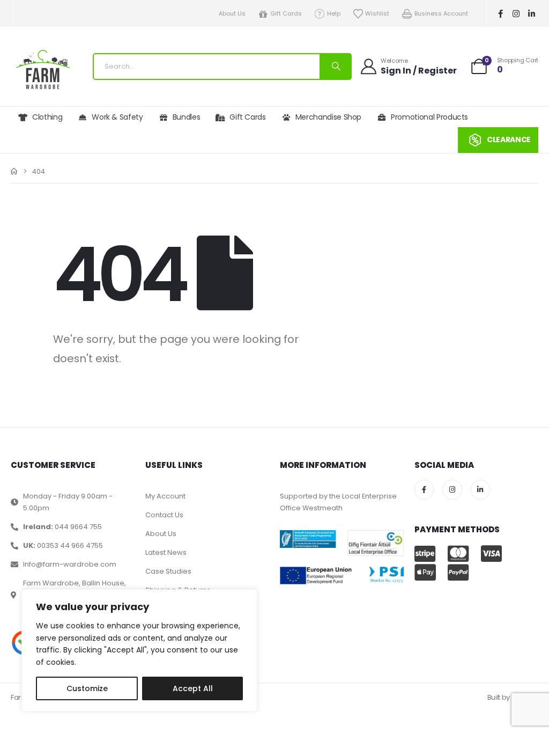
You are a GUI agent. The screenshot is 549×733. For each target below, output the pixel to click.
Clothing (47, 117)
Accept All (193, 688)
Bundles (187, 117)
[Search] (335, 66)
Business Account (441, 13)
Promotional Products (429, 117)
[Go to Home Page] (14, 171)
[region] (139, 650)
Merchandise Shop (328, 117)
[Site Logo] (43, 69)
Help (333, 13)
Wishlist (377, 13)
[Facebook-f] (500, 13)
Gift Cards (286, 13)
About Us (232, 13)
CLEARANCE (509, 139)
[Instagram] (516, 13)
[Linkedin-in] (531, 13)
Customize (87, 688)
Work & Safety (117, 117)
